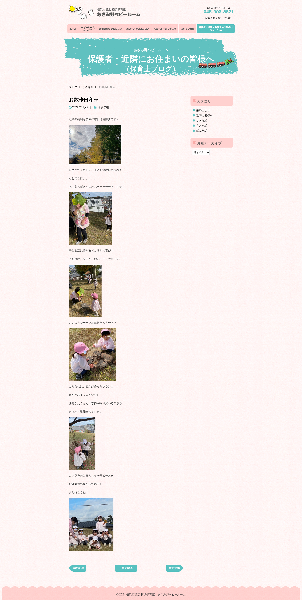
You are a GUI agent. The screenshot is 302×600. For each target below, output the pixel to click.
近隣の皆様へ (204, 115)
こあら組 (201, 120)
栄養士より (203, 110)
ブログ (73, 87)
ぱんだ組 (201, 130)
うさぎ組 (88, 87)
